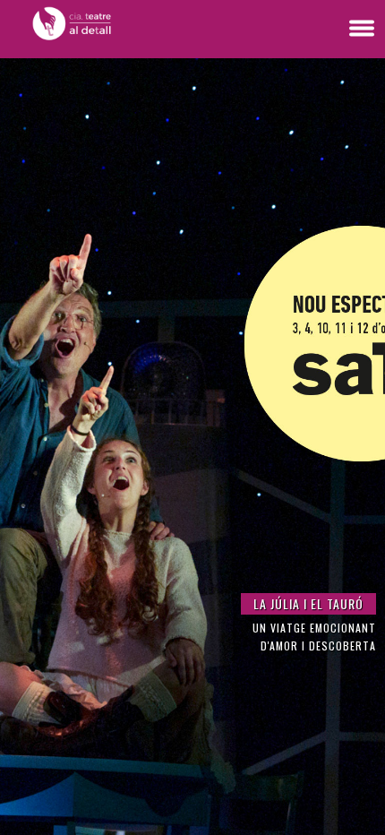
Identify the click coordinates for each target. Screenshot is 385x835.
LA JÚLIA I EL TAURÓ (308, 603)
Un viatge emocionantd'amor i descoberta (314, 636)
